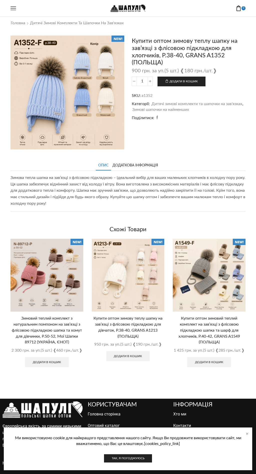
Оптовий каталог (104, 425)
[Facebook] (156, 118)
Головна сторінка (104, 414)
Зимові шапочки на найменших (160, 110)
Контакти (182, 425)
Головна (18, 23)
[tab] (103, 165)
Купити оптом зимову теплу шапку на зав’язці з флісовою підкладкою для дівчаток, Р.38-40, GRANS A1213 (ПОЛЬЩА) (128, 327)
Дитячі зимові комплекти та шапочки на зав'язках (77, 23)
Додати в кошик (184, 81)
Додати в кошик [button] (47, 362)
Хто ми (179, 414)
